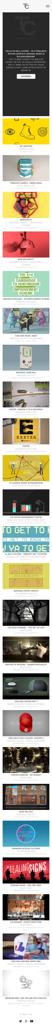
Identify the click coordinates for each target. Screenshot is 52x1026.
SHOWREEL (26, 76)
